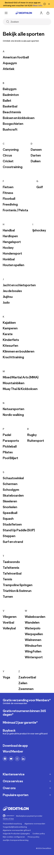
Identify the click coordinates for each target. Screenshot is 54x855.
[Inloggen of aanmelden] (41, 13)
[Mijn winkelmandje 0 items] (48, 13)
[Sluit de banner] (49, 4)
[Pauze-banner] (44, 4)
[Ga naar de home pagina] (23, 13)
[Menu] (6, 13)
